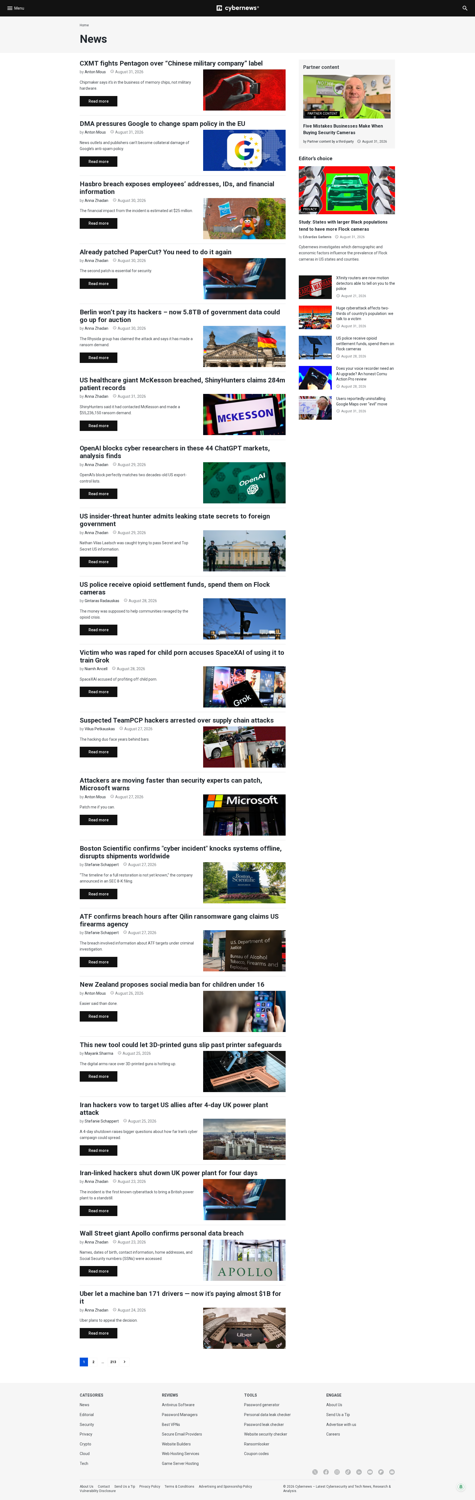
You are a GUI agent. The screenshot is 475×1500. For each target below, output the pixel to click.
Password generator (262, 1405)
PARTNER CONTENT (323, 113)
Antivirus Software (178, 1405)
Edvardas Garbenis (317, 237)
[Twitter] (315, 1472)
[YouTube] (370, 1472)
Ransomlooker (256, 1444)
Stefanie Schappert (102, 864)
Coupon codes (256, 1453)
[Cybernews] (238, 8)
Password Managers (180, 1414)
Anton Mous (95, 72)
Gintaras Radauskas (102, 601)
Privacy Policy (149, 1486)
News (84, 1405)
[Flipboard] (381, 1472)
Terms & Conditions (179, 1486)
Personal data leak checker (267, 1414)
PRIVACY (310, 209)
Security (87, 1424)
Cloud (85, 1453)
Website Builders (176, 1444)
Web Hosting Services (180, 1453)
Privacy (86, 1434)
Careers (333, 1434)
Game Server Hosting (180, 1463)
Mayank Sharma (99, 1053)
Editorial (87, 1414)
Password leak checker (264, 1424)
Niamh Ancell (96, 669)
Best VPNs (171, 1424)
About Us (334, 1405)
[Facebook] (326, 1472)
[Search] (465, 8)
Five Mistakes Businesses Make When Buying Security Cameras (343, 129)
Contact (104, 1486)
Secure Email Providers (182, 1434)
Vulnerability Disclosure (98, 1491)
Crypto (85, 1444)
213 (113, 1362)
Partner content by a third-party (330, 141)
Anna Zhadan (96, 200)
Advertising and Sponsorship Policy (225, 1486)
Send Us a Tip (338, 1414)
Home (84, 25)
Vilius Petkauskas (100, 729)
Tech (84, 1463)
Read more (94, 102)
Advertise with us (341, 1424)
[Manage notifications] (461, 1486)
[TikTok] (348, 1472)
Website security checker (265, 1434)
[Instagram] (337, 1472)
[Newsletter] (392, 1472)
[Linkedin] (359, 1472)
